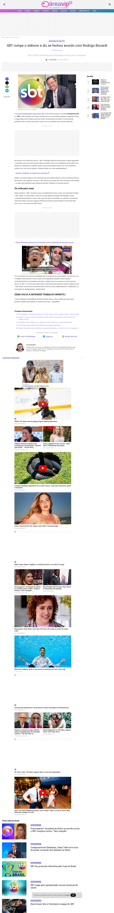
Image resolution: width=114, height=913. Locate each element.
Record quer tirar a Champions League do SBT (52, 904)
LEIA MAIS (55, 302)
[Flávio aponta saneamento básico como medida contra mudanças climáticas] (95, 92)
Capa (3, 37)
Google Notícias (71, 336)
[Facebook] (7, 79)
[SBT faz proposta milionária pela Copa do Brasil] (14, 869)
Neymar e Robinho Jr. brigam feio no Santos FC (33, 173)
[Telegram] (7, 90)
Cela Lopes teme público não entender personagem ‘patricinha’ (40, 325)
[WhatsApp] (7, 86)
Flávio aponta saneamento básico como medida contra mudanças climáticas (105, 90)
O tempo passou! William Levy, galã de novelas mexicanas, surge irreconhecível (45, 322)
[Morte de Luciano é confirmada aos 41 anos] (95, 84)
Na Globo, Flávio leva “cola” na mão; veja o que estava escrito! (105, 99)
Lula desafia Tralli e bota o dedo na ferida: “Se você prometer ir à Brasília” (106, 115)
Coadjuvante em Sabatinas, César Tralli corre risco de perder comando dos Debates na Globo (54, 848)
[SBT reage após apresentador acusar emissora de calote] (14, 888)
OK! (73, 895)
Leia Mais (67, 895)
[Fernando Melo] (47, 60)
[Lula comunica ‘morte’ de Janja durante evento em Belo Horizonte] (95, 109)
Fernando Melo (53, 59)
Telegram (49, 336)
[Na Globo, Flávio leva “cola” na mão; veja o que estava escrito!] (95, 101)
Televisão (8, 37)
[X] (7, 83)
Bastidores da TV (15, 37)
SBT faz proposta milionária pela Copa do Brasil (53, 866)
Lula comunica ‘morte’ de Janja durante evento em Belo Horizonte (105, 107)
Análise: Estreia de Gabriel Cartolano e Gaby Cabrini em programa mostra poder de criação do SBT (47, 318)
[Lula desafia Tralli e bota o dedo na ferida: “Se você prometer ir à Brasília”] (95, 118)
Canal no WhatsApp (27, 336)
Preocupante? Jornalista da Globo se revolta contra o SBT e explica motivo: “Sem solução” (49, 314)
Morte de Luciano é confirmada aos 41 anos (105, 82)
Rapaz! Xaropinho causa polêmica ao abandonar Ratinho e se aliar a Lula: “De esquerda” (48, 328)
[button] (100, 4)
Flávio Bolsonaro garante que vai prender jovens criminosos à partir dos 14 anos (45, 242)
